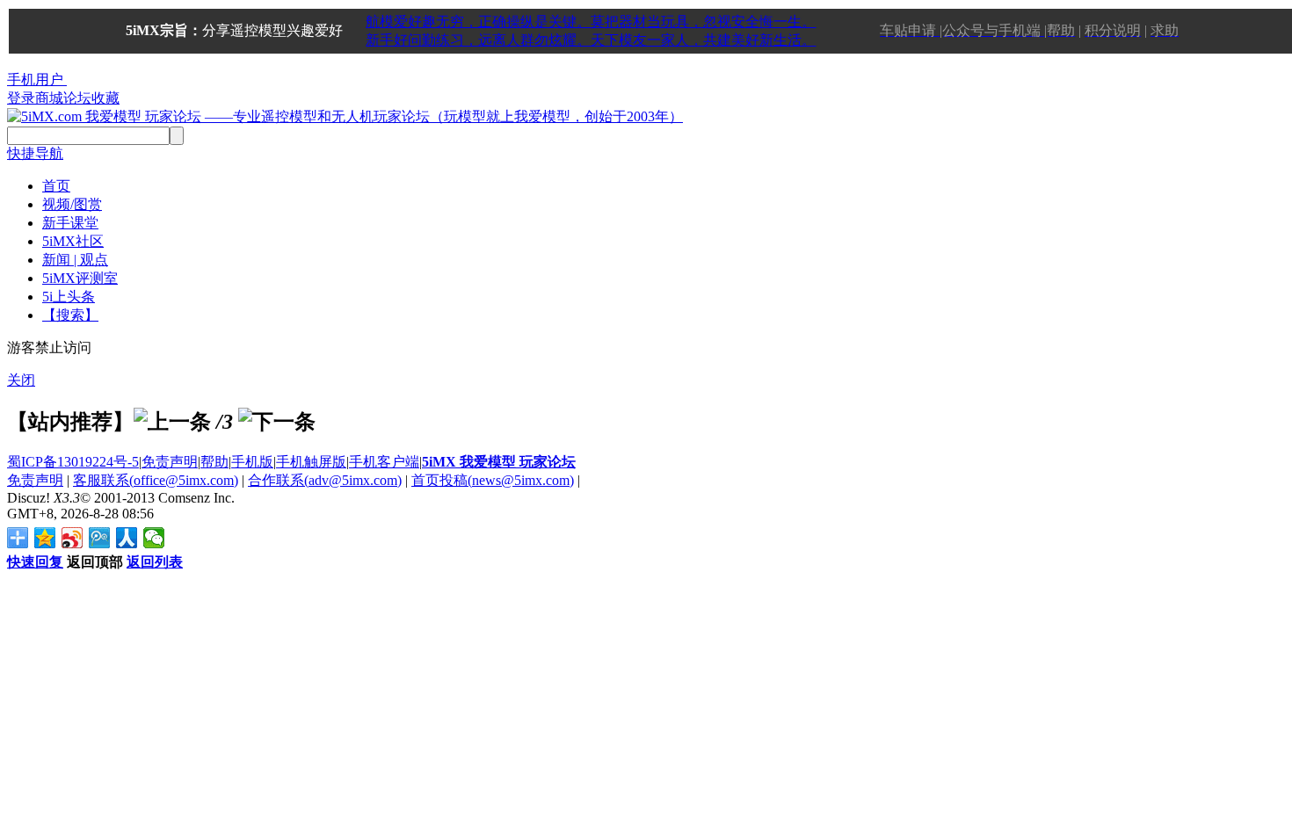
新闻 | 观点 (75, 259)
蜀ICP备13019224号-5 (73, 461)
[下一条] (277, 422)
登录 (21, 98)
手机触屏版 (311, 461)
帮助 (214, 461)
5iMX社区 (73, 241)
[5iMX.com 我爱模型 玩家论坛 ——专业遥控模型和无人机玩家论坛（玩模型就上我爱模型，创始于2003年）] (345, 116)
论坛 (77, 98)
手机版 (252, 461)
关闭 (21, 380)
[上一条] (172, 422)
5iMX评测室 (80, 278)
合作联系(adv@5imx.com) (325, 480)
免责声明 (170, 461)
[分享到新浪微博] (72, 537)
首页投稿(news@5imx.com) (492, 480)
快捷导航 (35, 153)
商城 (49, 98)
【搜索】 (70, 315)
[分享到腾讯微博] (100, 537)
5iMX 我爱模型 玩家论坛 (499, 461)
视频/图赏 (72, 204)
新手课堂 (70, 222)
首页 (56, 185)
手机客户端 (384, 461)
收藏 (105, 98)
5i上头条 (68, 296)
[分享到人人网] (127, 537)
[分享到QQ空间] (45, 537)
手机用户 (35, 79)
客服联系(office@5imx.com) (155, 480)
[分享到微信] (154, 537)
